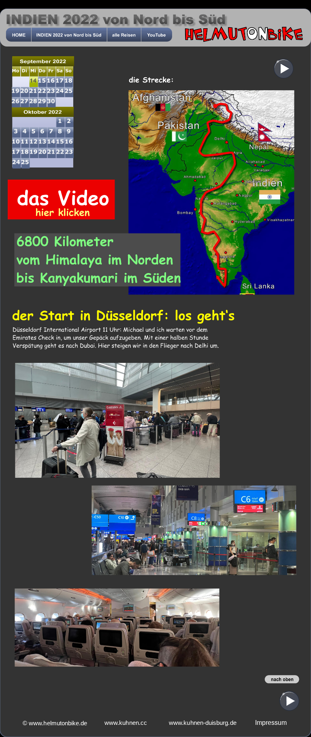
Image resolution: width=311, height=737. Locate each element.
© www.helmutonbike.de (58, 723)
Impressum (271, 722)
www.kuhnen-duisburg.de (202, 723)
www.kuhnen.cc (125, 723)
